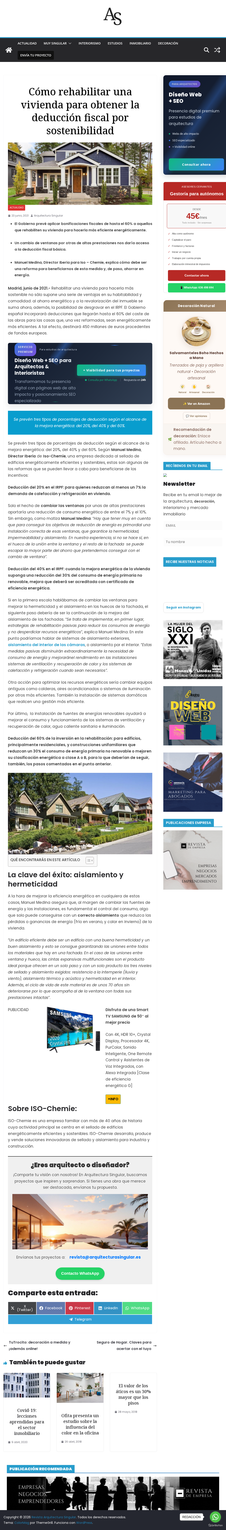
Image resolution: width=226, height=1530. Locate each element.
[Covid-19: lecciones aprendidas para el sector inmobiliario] (27, 1375)
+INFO (113, 1099)
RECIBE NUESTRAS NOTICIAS (190, 561)
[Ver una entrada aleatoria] (217, 50)
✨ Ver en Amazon (196, 403)
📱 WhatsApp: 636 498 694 (197, 287)
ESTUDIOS (115, 43)
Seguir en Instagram (183, 607)
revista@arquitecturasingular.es (105, 1257)
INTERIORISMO (90, 43)
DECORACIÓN (168, 43)
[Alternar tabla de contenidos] (87, 860)
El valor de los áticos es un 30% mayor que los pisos (133, 1394)
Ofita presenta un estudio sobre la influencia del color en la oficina (80, 1424)
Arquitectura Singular (48, 215)
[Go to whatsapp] (215, 1516)
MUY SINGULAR (55, 43)
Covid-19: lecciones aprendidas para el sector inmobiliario (26, 1421)
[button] (69, 43)
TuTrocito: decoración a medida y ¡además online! (39, 1345)
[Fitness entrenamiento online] (192, 623)
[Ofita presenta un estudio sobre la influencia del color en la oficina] (80, 1375)
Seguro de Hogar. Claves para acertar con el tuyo (124, 1345)
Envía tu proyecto (35, 55)
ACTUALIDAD (27, 43)
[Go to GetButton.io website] (215, 1525)
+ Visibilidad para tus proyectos (111, 370)
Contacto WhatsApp (80, 1273)
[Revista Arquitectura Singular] (9, 50)
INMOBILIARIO (140, 43)
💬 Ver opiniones (196, 416)
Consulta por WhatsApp (102, 380)
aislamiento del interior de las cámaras (46, 644)
